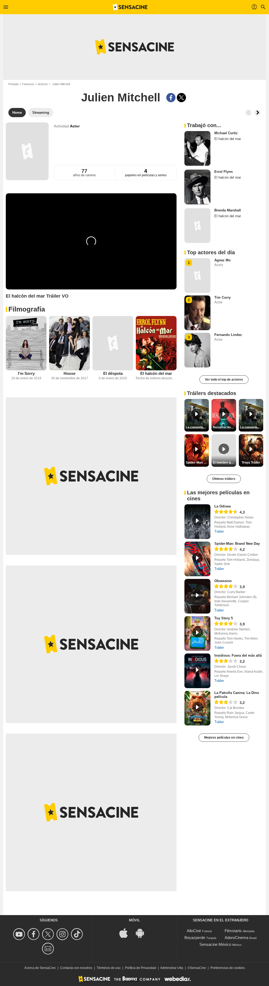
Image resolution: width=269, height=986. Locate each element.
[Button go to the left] (248, 113)
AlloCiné (194, 930)
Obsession (223, 581)
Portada (13, 84)
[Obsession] (197, 596)
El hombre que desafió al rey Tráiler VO (224, 462)
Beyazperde (194, 937)
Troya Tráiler (251, 462)
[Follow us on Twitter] (48, 934)
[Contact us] (48, 948)
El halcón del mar (156, 373)
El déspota (113, 373)
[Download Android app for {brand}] (142, 932)
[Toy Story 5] (197, 633)
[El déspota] (112, 343)
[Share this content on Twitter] (181, 97)
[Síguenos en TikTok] (77, 934)
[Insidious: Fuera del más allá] (197, 670)
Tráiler (219, 531)
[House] (69, 343)
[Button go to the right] (257, 113)
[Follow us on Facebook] (34, 934)
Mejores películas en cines (224, 737)
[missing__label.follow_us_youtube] (20, 934)
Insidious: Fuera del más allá (238, 655)
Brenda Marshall (227, 210)
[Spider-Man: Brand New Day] (197, 559)
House (69, 373)
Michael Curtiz (226, 133)
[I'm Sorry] (26, 343)
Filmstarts (233, 930)
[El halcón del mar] (156, 343)
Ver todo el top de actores (224, 379)
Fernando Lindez (228, 335)
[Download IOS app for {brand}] (126, 932)
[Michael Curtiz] (197, 148)
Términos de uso (109, 968)
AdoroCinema (236, 937)
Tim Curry (222, 297)
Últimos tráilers (223, 479)
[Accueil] (130, 7)
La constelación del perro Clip (197, 427)
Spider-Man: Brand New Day (237, 544)
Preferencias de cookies (227, 968)
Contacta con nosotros (76, 968)
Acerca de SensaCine (40, 968)
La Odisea (222, 506)
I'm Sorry (26, 373)
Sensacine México (215, 944)
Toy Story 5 (223, 618)
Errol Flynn (223, 172)
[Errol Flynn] (197, 187)
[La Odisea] (197, 521)
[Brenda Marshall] (197, 225)
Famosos (28, 84)
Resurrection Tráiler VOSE (224, 427)
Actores (43, 84)
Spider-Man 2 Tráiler (197, 462)
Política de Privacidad (140, 968)
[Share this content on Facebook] (170, 97)
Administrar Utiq (171, 968)
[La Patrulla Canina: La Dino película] (197, 708)
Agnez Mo (222, 260)
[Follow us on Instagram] (63, 934)
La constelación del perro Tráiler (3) (251, 427)
